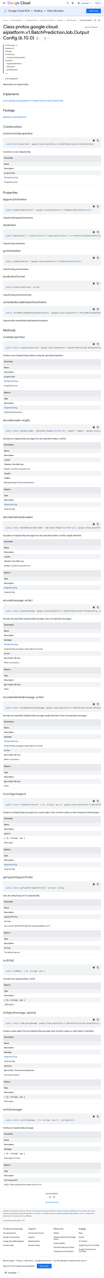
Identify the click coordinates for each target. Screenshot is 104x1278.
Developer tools (31, 20)
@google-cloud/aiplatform (15, 117)
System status (34, 1245)
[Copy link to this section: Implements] (21, 94)
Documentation (16, 20)
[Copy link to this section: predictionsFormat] (27, 276)
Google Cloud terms (43, 1261)
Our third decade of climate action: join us (70, 1261)
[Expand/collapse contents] (17, 45)
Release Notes (34, 1241)
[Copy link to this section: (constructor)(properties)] (35, 133)
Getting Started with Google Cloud (65, 1238)
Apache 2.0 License (33, 1213)
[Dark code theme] (94, 140)
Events (81, 1237)
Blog (80, 1233)
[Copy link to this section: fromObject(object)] (28, 794)
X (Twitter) (83, 1241)
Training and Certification (64, 1251)
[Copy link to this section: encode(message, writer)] (35, 600)
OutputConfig (10, 407)
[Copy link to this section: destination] (18, 225)
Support (31, 1237)
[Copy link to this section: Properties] (20, 192)
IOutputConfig (11, 177)
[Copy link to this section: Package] (17, 110)
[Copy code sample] (98, 140)
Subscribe (44, 1266)
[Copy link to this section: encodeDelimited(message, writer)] (46, 697)
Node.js (38, 10)
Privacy (19, 1261)
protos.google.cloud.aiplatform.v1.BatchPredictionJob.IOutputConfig (33, 101)
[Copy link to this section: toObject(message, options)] (38, 1012)
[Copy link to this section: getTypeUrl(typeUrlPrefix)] (35, 877)
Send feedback (91, 27)
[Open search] (67, 3)
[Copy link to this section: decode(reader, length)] (32, 420)
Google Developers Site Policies (67, 1213)
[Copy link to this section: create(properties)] (27, 337)
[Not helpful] (99, 20)
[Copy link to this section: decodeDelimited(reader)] (35, 517)
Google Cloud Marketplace (13, 1241)
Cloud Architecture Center (64, 1247)
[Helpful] (95, 20)
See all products (9, 1233)
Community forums (36, 1233)
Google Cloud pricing (11, 1237)
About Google (8, 1261)
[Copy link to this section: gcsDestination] (23, 251)
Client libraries (55, 10)
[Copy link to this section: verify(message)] (24, 1109)
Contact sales (8, 1245)
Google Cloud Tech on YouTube (87, 1250)
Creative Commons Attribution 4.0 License (72, 1211)
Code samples (59, 1243)
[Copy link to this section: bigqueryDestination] (29, 199)
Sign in (98, 3)
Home (5, 20)
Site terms (29, 1261)
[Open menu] (4, 3)
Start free (93, 11)
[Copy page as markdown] (45, 38)
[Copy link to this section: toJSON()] (16, 960)
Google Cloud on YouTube (89, 1245)
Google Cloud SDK (19, 10)
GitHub (56, 1233)
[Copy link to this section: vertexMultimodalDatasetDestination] (48, 302)
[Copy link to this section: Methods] (18, 330)
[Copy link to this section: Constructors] (25, 127)
